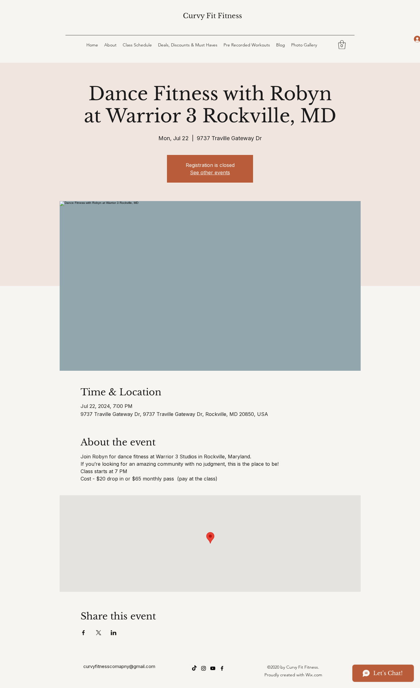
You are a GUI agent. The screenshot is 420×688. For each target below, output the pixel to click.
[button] (342, 44)
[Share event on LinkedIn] (114, 632)
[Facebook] (222, 668)
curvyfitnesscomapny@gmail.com (119, 666)
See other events (210, 172)
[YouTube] (213, 668)
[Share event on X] (98, 632)
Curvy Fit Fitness (212, 16)
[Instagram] (203, 668)
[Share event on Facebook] (83, 632)
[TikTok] (194, 668)
